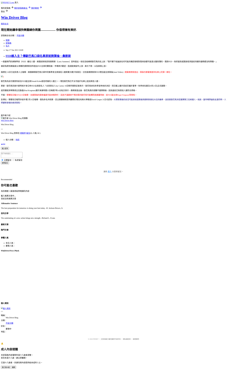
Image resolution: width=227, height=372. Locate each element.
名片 (7, 46)
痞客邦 (23, 133)
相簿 (7, 40)
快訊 (17, 140)
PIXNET (95, 339)
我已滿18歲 (6, 367)
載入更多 (5, 148)
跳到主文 (5, 24)
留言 (28, 133)
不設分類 (20, 36)
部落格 (8, 43)
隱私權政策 (127, 339)
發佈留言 (5, 163)
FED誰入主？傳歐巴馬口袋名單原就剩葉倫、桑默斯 (38, 55)
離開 (13, 367)
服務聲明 (136, 339)
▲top (3, 144)
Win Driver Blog (14, 17)
